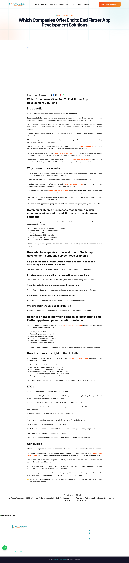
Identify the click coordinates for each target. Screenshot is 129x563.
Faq (43, 542)
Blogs (42, 32)
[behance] (109, 546)
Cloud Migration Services (69, 533)
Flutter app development (81, 160)
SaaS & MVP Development (69, 536)
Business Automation (68, 542)
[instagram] (97, 546)
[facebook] (89, 546)
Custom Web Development (69, 549)
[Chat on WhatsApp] (4, 547)
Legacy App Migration (68, 530)
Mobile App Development (69, 546)
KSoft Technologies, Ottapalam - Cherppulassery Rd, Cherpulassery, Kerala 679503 (102, 538)
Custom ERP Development (69, 539)
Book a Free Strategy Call (109, 4)
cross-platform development (65, 153)
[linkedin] (101, 546)
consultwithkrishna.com (19, 552)
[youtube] (105, 546)
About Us (45, 533)
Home (36, 32)
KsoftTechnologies (60, 559)
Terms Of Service (47, 530)
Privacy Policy (46, 536)
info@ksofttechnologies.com (101, 533)
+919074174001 (97, 530)
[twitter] (93, 546)
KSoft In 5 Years (47, 539)
